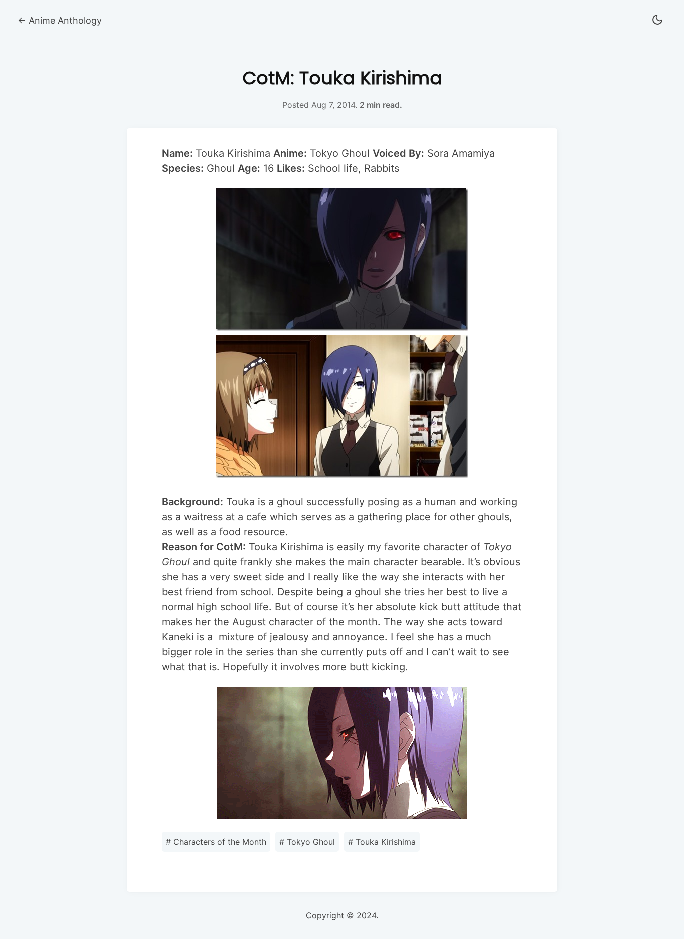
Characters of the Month (216, 842)
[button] (657, 20)
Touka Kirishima (382, 842)
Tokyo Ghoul (307, 842)
